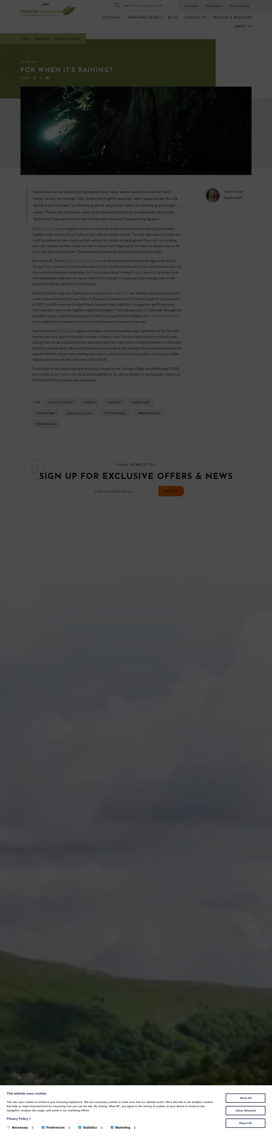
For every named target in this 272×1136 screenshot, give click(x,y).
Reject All (245, 1123)
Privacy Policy (19, 1118)
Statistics (90, 1127)
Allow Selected (246, 1110)
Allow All (245, 1098)
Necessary (20, 1127)
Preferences (55, 1127)
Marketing (122, 1127)
